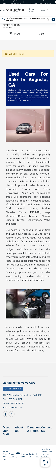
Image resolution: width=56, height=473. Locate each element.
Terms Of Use (18, 455)
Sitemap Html (24, 455)
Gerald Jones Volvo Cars (5, 455)
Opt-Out (38, 455)
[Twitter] (12, 414)
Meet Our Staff (6, 431)
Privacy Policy (12, 455)
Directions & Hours (34, 429)
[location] (55, 2)
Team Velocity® (47, 452)
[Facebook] (5, 414)
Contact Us (14, 389)
